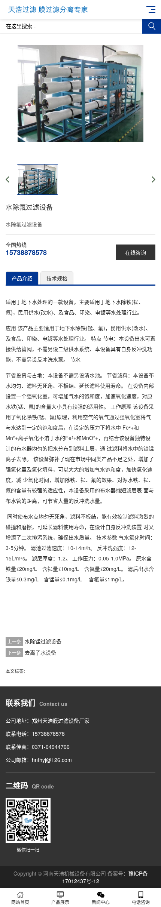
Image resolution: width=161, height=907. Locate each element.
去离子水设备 (40, 652)
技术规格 (56, 278)
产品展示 (60, 902)
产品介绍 (22, 278)
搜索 (151, 26)
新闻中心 (101, 902)
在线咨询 (135, 252)
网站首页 (20, 902)
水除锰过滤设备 (43, 641)
